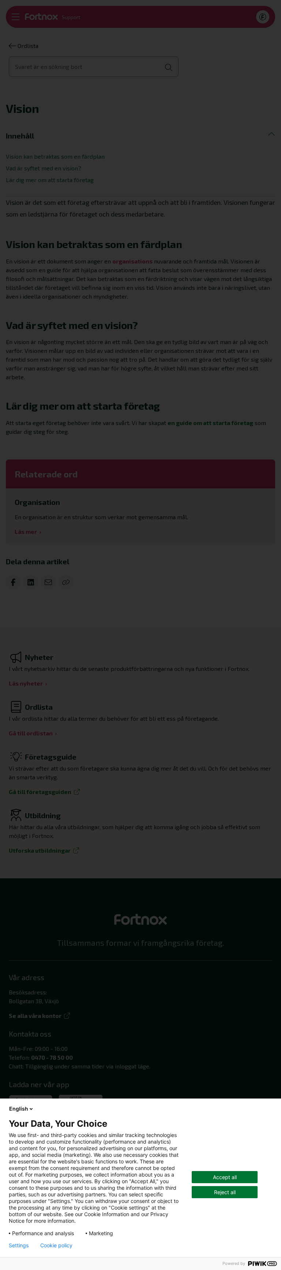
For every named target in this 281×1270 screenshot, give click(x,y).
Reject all (225, 1192)
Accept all (225, 1177)
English (18, 1108)
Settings (19, 1245)
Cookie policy (56, 1245)
